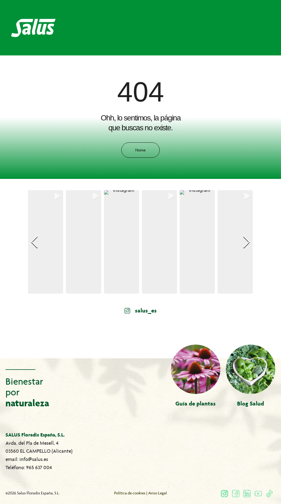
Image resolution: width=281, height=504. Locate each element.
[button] (140, 290)
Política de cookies (129, 493)
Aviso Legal (157, 493)
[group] (45, 242)
